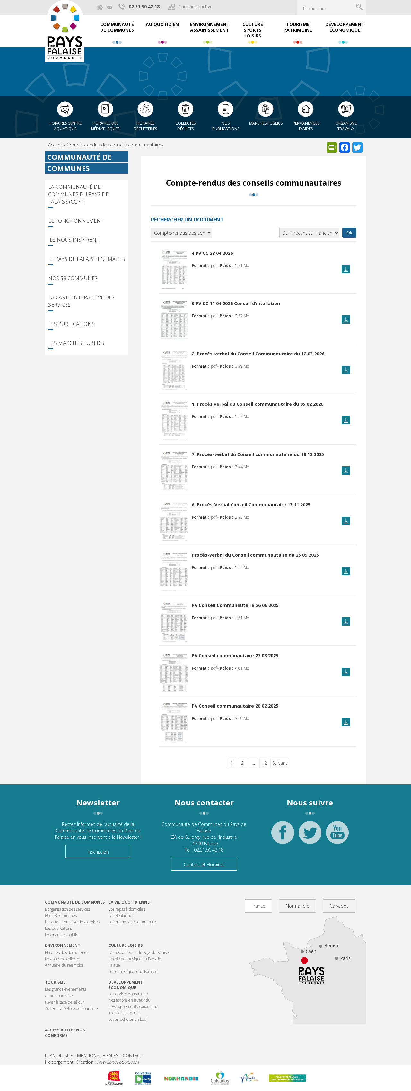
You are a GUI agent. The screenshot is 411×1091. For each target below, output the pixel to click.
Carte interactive (196, 7)
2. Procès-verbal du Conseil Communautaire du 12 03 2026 (258, 354)
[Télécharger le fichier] (174, 268)
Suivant (279, 763)
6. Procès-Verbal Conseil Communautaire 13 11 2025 (251, 505)
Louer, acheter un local (128, 1019)
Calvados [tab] (339, 906)
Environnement (62, 945)
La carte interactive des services (81, 301)
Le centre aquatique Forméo (133, 971)
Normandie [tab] (297, 906)
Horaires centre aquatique (65, 126)
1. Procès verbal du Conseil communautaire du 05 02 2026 (257, 404)
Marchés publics (266, 123)
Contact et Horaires (204, 865)
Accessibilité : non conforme (65, 1032)
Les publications (71, 324)
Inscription (98, 852)
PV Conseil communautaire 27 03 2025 (235, 656)
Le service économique (128, 993)
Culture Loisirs (126, 945)
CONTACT (132, 1056)
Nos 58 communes (73, 278)
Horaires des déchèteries (66, 952)
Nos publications (225, 126)
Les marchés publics (76, 342)
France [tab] (258, 906)
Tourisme (55, 982)
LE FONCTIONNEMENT (76, 220)
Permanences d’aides (306, 126)
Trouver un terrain (125, 1013)
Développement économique (126, 984)
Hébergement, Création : (92, 1062)
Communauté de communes (75, 902)
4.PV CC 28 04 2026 (212, 253)
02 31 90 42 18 (144, 7)
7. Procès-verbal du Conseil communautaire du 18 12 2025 (258, 454)
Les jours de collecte (62, 959)
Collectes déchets (185, 126)
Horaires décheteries (145, 126)
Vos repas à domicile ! (127, 909)
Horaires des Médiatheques (105, 126)
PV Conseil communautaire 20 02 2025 (235, 706)
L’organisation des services (67, 909)
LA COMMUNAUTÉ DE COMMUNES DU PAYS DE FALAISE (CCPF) (78, 194)
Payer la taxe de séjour (64, 1002)
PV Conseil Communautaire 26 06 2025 (235, 605)
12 (264, 763)
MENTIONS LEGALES (97, 1056)
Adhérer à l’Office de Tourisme (71, 1008)
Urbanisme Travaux (346, 126)
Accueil (55, 145)
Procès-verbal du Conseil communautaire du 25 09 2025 (255, 555)
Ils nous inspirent (73, 239)
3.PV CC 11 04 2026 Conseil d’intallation (236, 303)
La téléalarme (120, 915)
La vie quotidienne (129, 902)
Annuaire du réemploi (64, 965)
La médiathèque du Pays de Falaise (139, 952)
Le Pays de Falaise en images (86, 258)
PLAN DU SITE (59, 1056)
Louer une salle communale (132, 922)
